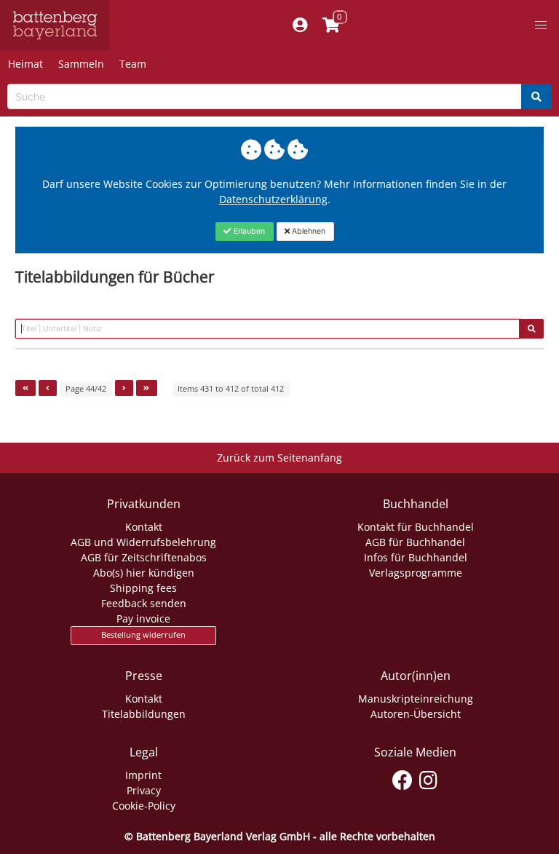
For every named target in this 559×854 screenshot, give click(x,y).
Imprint (143, 775)
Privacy (144, 790)
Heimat (25, 64)
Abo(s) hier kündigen (143, 573)
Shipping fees (143, 588)
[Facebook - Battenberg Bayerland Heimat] (403, 777)
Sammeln (81, 64)
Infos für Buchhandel (415, 557)
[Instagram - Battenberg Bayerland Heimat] (428, 777)
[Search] (536, 96)
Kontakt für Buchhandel (415, 527)
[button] (541, 25)
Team (132, 64)
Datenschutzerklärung (273, 199)
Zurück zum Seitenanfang (279, 457)
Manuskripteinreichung (415, 698)
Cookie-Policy (143, 806)
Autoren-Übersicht (415, 714)
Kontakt (143, 527)
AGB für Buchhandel (415, 542)
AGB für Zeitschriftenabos (144, 557)
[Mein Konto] (299, 25)
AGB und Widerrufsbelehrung (143, 542)
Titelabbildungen (144, 714)
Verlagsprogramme (415, 573)
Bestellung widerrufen (143, 635)
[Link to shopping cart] (330, 25)
